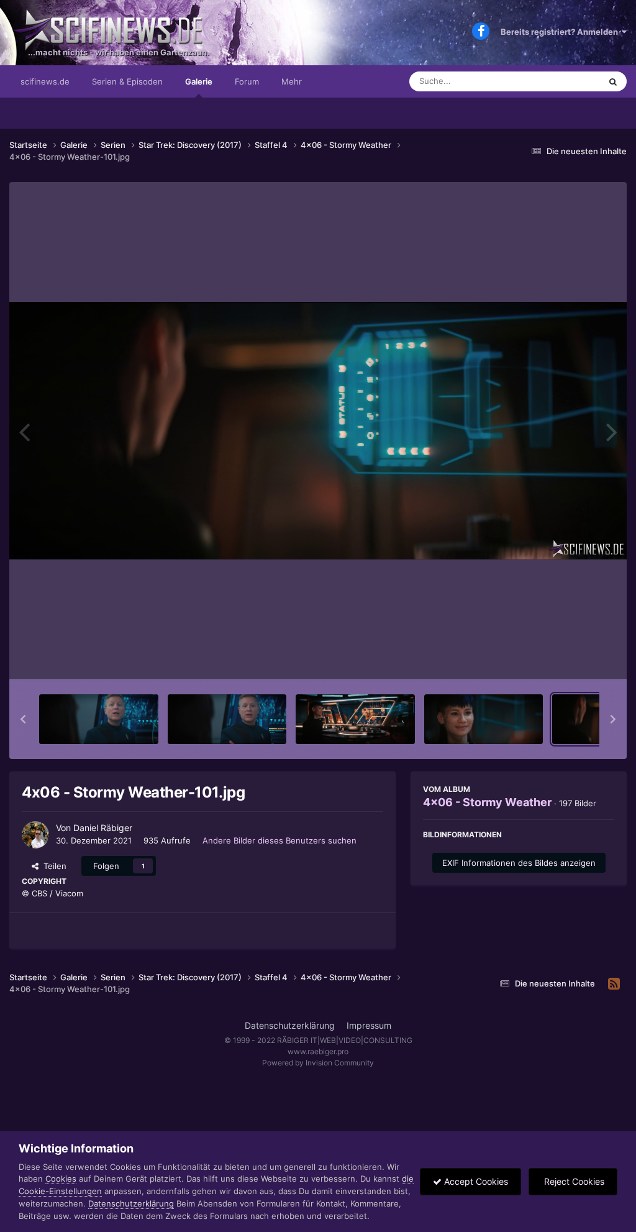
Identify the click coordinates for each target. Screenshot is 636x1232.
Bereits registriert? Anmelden (561, 32)
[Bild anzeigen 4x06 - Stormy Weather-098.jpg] (227, 719)
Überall (570, 81)
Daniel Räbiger (102, 827)
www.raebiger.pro (318, 1051)
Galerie (198, 81)
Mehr (291, 81)
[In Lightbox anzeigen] (318, 430)
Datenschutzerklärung (290, 1025)
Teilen (52, 866)
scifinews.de (45, 81)
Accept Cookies (475, 1181)
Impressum (369, 1025)
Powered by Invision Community (318, 1062)
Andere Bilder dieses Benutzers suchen (279, 840)
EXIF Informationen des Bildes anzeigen (519, 863)
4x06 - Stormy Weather (487, 802)
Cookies (60, 1179)
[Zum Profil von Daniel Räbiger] (35, 834)
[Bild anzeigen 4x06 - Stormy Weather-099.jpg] (355, 719)
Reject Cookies (573, 1181)
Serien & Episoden (127, 81)
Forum (247, 81)
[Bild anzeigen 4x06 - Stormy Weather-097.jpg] (98, 719)
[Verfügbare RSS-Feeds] (614, 984)
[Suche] (613, 81)
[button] (23, 719)
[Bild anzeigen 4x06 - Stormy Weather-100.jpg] (483, 719)
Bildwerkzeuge (570, 657)
